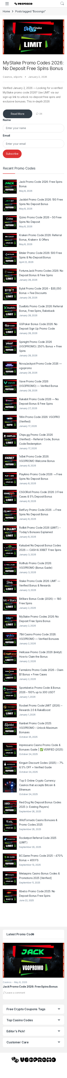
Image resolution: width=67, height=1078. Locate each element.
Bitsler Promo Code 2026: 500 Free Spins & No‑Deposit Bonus (40, 255)
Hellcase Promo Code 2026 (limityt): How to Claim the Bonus (40, 654)
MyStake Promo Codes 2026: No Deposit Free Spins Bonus (33, 65)
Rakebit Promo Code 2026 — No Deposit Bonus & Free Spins (39, 401)
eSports (18, 76)
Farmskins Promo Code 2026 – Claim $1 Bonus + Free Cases (41, 672)
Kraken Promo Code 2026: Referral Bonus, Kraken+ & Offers (40, 237)
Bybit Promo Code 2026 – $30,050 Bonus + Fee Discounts (40, 291)
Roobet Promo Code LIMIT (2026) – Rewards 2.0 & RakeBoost (40, 708)
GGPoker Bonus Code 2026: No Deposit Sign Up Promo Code (38, 326)
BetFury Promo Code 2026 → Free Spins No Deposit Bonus (40, 512)
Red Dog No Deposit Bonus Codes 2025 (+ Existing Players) (40, 804)
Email (6, 135)
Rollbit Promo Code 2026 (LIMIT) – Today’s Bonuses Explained (39, 530)
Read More (17, 113)
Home (6, 11)
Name (7, 120)
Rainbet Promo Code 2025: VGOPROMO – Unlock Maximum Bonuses (38, 728)
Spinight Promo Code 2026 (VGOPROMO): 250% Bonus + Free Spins (40, 346)
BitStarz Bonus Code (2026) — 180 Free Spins (40, 601)
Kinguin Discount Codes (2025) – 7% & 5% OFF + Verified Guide (41, 765)
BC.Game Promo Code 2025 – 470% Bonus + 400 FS (41, 858)
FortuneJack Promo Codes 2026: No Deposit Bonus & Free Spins (41, 273)
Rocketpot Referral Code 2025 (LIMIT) (37, 840)
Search (62, 3)
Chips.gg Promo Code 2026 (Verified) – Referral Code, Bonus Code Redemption (39, 439)
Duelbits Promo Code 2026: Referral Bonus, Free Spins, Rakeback (41, 308)
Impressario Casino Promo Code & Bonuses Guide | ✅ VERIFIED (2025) (41, 747)
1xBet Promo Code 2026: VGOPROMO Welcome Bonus (37, 459)
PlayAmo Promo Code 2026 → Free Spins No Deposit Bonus (40, 476)
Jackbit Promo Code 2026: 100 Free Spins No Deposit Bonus (41, 202)
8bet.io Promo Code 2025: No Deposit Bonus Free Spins (37, 893)
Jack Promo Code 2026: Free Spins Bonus (40, 184)
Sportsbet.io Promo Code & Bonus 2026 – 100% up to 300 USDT (39, 690)
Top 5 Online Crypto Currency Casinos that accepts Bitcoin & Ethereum (37, 785)
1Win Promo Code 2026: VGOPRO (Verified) (39, 419)
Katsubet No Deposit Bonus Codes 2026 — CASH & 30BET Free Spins (40, 547)
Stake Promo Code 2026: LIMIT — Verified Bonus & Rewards (39, 583)
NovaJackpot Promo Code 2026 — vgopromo (40, 366)
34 (40, 113)
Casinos (7, 76)
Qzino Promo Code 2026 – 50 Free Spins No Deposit (40, 219)
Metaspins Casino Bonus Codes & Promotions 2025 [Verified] (39, 876)
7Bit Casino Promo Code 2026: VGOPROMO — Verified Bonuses (39, 636)
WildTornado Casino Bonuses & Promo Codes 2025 (38, 822)
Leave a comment (15, 992)
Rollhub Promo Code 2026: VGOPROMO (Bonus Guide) (35, 565)
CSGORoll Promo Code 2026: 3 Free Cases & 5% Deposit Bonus (41, 494)
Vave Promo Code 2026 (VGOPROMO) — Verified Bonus (38, 383)
